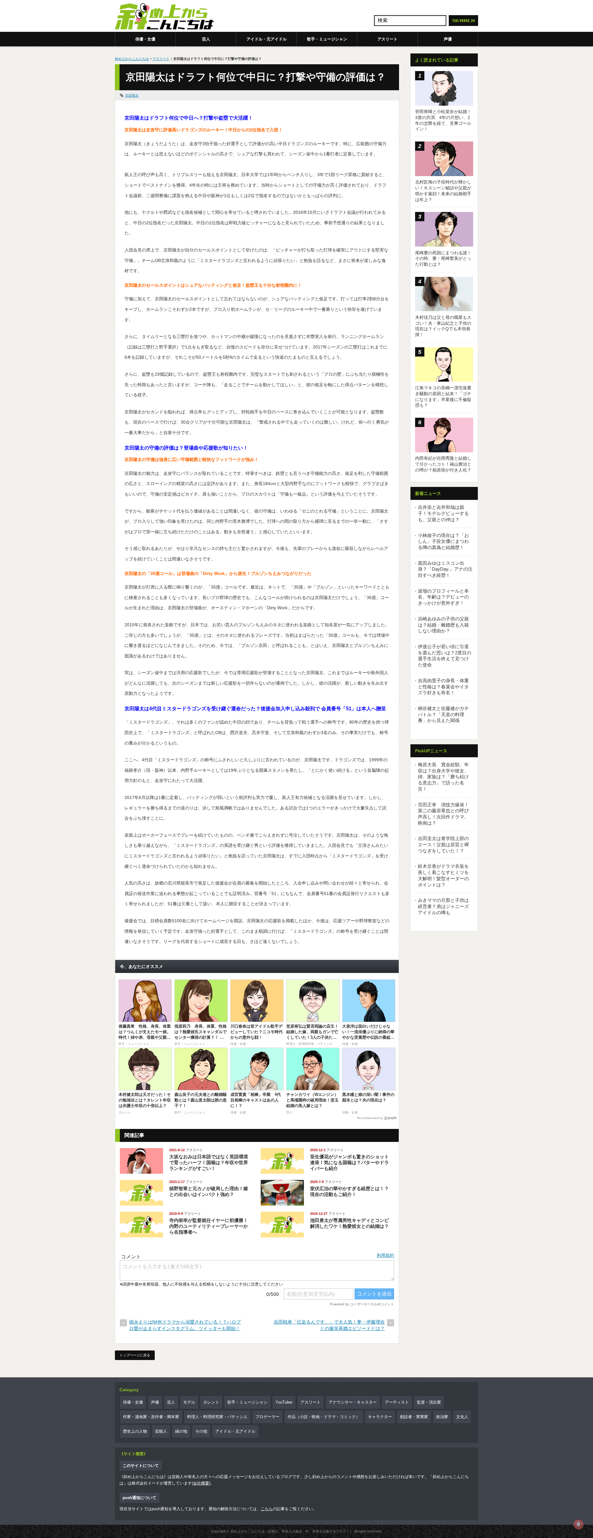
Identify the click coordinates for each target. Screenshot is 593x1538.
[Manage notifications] (578, 1524)
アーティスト (397, 1402)
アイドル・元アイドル (266, 39)
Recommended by (370, 1118)
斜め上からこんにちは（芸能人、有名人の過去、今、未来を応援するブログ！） (292, 1531)
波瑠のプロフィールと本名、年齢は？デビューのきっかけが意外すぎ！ (443, 597)
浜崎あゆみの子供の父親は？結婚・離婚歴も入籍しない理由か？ (443, 624)
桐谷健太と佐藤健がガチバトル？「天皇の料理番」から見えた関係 (443, 714)
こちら (267, 1508)
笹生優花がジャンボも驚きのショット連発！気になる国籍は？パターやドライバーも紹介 (349, 1162)
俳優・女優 (145, 39)
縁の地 (181, 1431)
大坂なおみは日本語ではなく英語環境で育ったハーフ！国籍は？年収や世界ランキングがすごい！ (208, 1162)
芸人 (206, 39)
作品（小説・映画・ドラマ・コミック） (324, 1416)
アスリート (387, 39)
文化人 (462, 1416)
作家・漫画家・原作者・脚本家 (151, 1416)
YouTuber (283, 1402)
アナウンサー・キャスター (353, 1402)
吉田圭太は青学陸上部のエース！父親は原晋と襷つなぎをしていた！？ (443, 844)
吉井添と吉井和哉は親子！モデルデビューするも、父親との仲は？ (443, 513)
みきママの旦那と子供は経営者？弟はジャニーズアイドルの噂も (443, 906)
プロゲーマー (267, 1416)
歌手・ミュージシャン (327, 39)
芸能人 (161, 1431)
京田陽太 (132, 95)
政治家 (442, 1416)
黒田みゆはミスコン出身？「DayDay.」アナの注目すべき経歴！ (445, 569)
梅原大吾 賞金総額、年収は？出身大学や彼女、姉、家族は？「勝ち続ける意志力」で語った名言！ (443, 777)
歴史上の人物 (135, 1431)
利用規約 (385, 1255)
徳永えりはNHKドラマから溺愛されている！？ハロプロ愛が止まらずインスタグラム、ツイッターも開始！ (185, 1325)
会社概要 (201, 1483)
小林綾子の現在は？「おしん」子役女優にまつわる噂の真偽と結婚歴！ (443, 541)
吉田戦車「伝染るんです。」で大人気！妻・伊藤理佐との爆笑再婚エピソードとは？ (329, 1325)
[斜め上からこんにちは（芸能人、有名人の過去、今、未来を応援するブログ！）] (164, 17)
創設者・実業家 (414, 1416)
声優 (448, 39)
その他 (201, 1431)
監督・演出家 (429, 1402)
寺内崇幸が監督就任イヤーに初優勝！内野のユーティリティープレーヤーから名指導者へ (208, 1226)
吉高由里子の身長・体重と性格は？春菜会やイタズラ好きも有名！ (443, 686)
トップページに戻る (135, 1355)
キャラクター (380, 1416)
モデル (189, 1402)
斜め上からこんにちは (132, 59)
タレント (211, 1402)
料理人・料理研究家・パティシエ (217, 1416)
